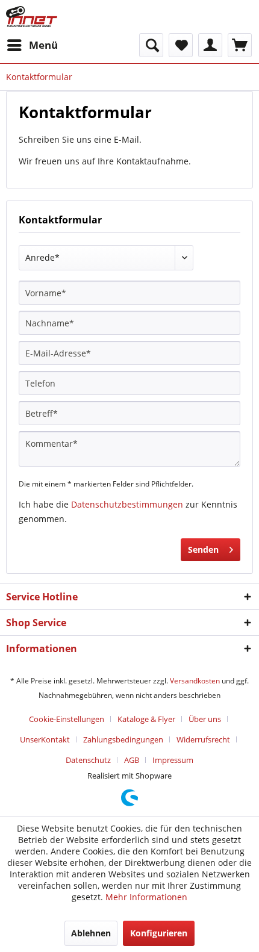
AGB (131, 759)
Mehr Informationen (146, 897)
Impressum (172, 759)
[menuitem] (32, 45)
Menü (43, 45)
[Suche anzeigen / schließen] (151, 45)
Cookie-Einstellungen (66, 719)
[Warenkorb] (240, 45)
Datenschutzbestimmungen (127, 504)
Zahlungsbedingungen (123, 739)
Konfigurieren (158, 933)
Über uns (205, 719)
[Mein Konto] (210, 45)
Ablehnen (91, 933)
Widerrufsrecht (203, 739)
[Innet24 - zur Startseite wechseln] (31, 16)
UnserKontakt (45, 739)
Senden (203, 549)
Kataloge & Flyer (146, 719)
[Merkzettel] (181, 45)
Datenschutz (88, 759)
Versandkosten (195, 681)
